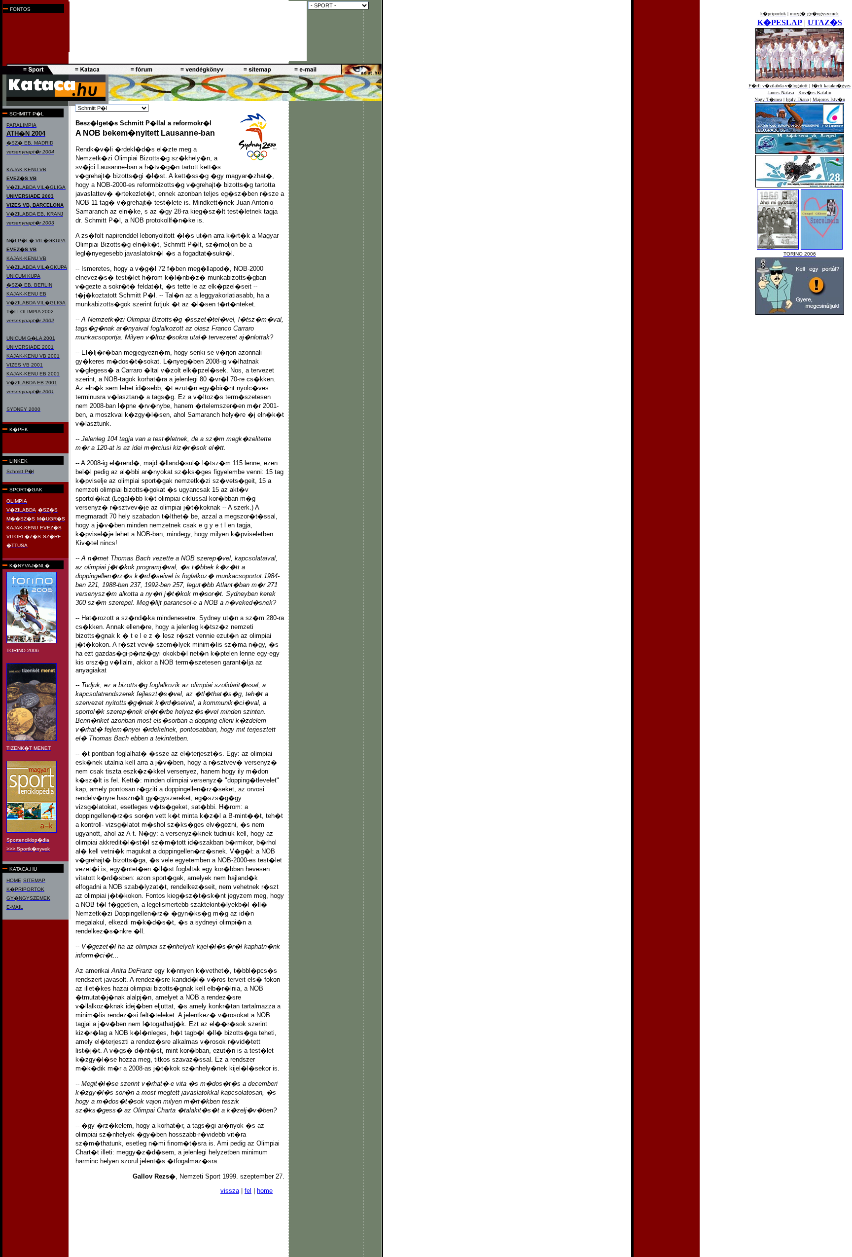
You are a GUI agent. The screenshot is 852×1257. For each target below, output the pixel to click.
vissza (229, 1190)
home (265, 1190)
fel (248, 1190)
